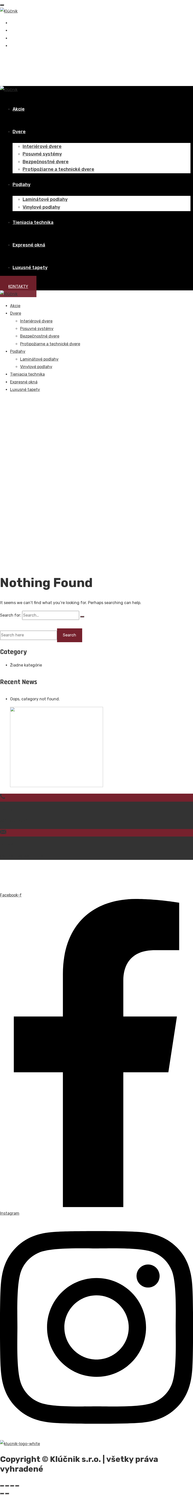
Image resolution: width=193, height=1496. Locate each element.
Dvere (19, 131)
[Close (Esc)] (2, 1485)
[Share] (7, 1485)
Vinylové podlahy (41, 207)
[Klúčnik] (9, 11)
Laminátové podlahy (45, 199)
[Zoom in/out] (17, 1485)
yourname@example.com (23, 855)
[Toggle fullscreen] (12, 1485)
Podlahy (21, 184)
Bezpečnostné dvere (46, 161)
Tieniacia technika (33, 222)
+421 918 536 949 (25, 64)
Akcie (19, 109)
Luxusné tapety (30, 267)
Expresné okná (29, 245)
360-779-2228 (14, 820)
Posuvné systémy (42, 154)
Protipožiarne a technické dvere (58, 169)
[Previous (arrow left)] (2, 1493)
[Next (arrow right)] (7, 1493)
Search (10, 623)
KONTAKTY (18, 286)
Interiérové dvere (42, 146)
